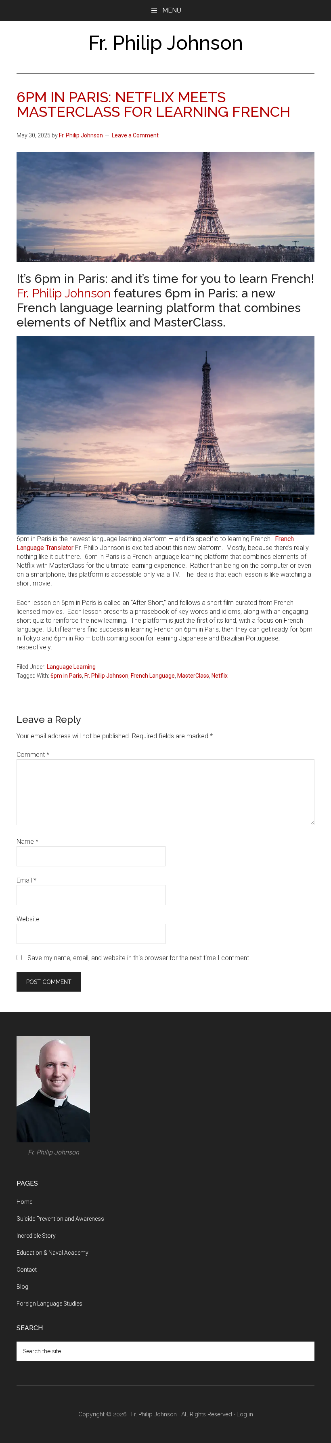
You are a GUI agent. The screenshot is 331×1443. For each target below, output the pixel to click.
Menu (171, 10)
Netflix (220, 675)
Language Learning (71, 667)
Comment (33, 754)
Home (24, 1202)
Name (27, 841)
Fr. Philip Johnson (165, 43)
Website (28, 919)
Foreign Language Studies (49, 1303)
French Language (153, 675)
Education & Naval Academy (52, 1252)
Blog (22, 1286)
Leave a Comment (135, 135)
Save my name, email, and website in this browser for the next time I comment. (139, 958)
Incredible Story (36, 1235)
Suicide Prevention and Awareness (60, 1218)
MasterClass (193, 675)
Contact (27, 1269)
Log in (245, 1414)
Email (26, 880)
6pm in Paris (66, 675)
